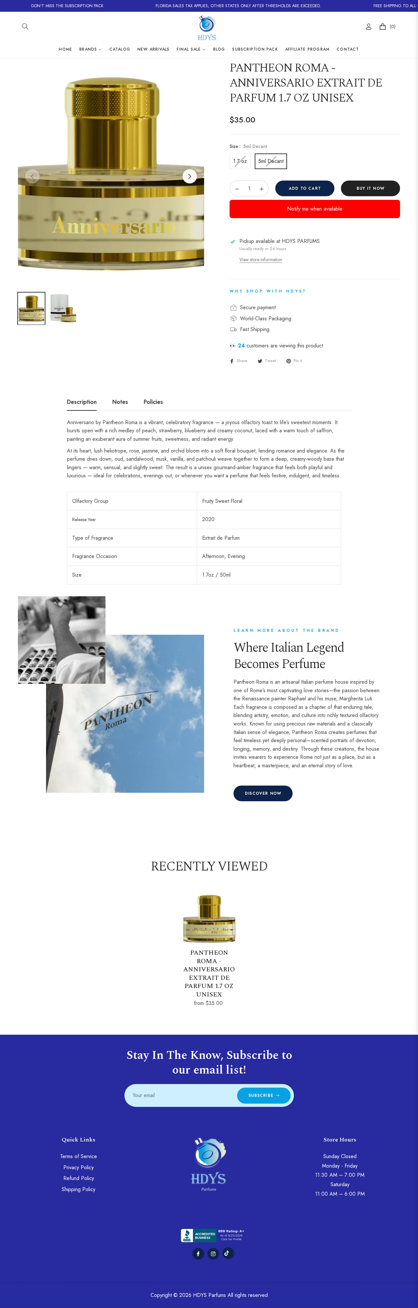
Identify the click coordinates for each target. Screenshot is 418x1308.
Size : (248, 146)
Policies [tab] (153, 402)
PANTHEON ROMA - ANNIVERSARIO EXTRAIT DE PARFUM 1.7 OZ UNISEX (209, 973)
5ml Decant (270, 161)
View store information (260, 259)
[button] (25, 26)
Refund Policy (78, 1178)
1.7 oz (240, 161)
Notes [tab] (120, 402)
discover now (263, 793)
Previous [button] (32, 176)
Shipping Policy (78, 1189)
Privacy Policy (78, 1167)
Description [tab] (82, 402)
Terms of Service (78, 1156)
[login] (369, 26)
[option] (111, 172)
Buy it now (370, 188)
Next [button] (190, 176)
